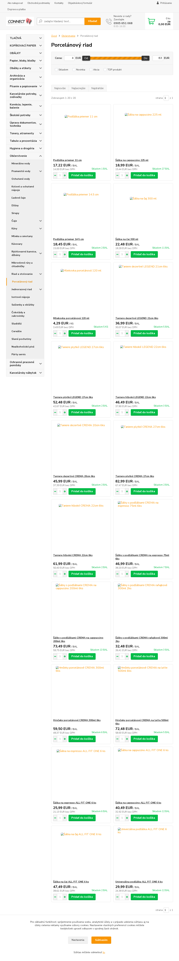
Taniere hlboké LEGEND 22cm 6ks (135, 397)
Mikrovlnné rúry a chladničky (22, 264)
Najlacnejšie (78, 88)
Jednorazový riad (22, 289)
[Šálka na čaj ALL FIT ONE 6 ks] (81, 853)
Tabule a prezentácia (23, 141)
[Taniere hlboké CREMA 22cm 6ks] (81, 526)
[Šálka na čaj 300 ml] (143, 210)
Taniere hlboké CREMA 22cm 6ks (72, 555)
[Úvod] (20, 21)
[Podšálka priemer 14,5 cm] (81, 210)
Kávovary (17, 244)
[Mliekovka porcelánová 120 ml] (81, 289)
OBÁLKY (15, 53)
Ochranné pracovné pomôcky (22, 363)
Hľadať (92, 21)
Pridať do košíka (82, 175)
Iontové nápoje (21, 297)
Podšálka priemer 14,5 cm (68, 239)
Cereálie (17, 331)
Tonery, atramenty (22, 133)
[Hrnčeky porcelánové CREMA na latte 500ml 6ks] (143, 691)
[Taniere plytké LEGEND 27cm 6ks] (81, 368)
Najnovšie (60, 88)
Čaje (14, 221)
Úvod (54, 36)
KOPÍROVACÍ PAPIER (23, 45)
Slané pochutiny (21, 339)
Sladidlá (17, 323)
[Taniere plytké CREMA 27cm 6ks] (143, 447)
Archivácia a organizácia (17, 77)
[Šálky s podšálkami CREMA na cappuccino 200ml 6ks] (81, 609)
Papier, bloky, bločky (22, 60)
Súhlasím (101, 940)
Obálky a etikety (20, 68)
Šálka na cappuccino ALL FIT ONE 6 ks (138, 802)
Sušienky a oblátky (23, 304)
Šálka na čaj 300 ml (126, 239)
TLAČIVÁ (15, 38)
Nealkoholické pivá (23, 346)
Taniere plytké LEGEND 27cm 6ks (73, 397)
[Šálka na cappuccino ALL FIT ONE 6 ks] (143, 774)
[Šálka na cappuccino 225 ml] (143, 131)
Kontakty (59, 3)
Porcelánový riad (22, 281)
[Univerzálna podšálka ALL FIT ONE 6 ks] (143, 853)
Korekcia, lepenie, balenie (21, 106)
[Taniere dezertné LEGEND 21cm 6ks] (143, 289)
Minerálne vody (21, 163)
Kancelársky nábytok (23, 373)
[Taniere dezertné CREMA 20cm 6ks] (81, 447)
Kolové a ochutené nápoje (23, 188)
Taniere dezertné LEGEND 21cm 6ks (136, 318)
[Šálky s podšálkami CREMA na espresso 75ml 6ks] (143, 526)
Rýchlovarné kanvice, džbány (24, 253)
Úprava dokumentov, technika (23, 124)
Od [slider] (86, 58)
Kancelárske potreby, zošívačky (23, 95)
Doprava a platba (17, 9)
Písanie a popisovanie (23, 86)
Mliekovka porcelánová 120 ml (71, 318)
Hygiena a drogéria (22, 148)
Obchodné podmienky (38, 3)
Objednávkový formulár (80, 3)
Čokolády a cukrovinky (18, 314)
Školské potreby (20, 115)
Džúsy (15, 205)
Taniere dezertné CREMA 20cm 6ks (74, 476)
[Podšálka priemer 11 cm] (81, 131)
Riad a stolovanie (22, 274)
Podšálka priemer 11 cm (67, 160)
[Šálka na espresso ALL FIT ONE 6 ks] (81, 774)
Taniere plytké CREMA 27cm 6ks (134, 476)
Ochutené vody (21, 179)
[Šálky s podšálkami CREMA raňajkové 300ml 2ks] (143, 609)
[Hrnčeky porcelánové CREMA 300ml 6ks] (81, 691)
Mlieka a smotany (22, 236)
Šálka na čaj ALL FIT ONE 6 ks (71, 881)
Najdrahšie (97, 88)
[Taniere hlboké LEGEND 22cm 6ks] (143, 368)
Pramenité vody (21, 171)
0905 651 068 (123, 23)
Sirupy (15, 213)
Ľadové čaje (19, 197)
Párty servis (19, 354)
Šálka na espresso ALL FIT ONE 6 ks (74, 802)
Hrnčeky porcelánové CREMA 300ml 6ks (77, 720)
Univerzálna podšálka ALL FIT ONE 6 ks (139, 881)
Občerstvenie (18, 156)
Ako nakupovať (15, 3)
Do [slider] (145, 58)
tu (104, 952)
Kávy (14, 228)
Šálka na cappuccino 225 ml (131, 160)
